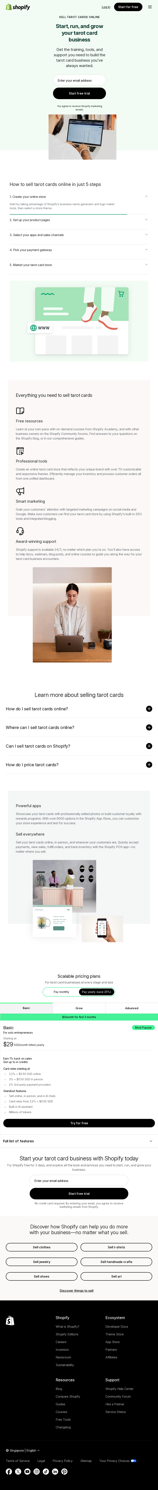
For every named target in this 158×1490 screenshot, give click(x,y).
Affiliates (111, 1357)
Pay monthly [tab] (61, 991)
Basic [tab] (26, 1008)
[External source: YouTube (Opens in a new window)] (27, 1471)
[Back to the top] (10, 1320)
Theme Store (114, 1334)
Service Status (115, 1412)
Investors (62, 1350)
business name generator (76, 204)
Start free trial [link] (79, 93)
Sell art (116, 1276)
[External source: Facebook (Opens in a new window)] (9, 1471)
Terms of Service (18, 1461)
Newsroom (63, 1357)
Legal (41, 1461)
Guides (60, 1404)
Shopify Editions (67, 1334)
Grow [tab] (79, 1008)
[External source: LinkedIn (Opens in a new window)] (55, 1471)
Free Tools (63, 1419)
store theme (43, 208)
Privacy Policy (63, 1461)
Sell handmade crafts (116, 1262)
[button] (150, 7)
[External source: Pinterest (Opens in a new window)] (64, 1471)
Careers (61, 1342)
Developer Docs (116, 1326)
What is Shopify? (67, 1326)
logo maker (107, 204)
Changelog (63, 1427)
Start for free (128, 7)
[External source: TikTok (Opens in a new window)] (46, 1471)
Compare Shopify (68, 1396)
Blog (59, 1389)
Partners (111, 1350)
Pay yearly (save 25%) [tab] (96, 991)
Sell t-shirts (116, 1247)
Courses (61, 1412)
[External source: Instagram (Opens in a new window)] (37, 1471)
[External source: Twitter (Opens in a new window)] (18, 1471)
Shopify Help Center (119, 1389)
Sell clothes (41, 1247)
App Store (112, 1342)
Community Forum (118, 1396)
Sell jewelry (41, 1262)
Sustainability (65, 1365)
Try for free (79, 1123)
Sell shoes (41, 1276)
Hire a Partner (114, 1404)
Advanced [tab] (131, 1008)
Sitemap (86, 1461)
